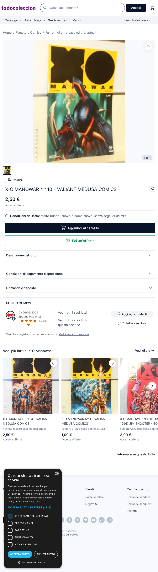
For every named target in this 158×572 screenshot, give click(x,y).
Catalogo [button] (12, 20)
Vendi (77, 20)
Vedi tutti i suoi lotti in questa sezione (74, 322)
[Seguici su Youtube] (94, 520)
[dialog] (33, 518)
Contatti (132, 510)
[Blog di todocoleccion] (110, 520)
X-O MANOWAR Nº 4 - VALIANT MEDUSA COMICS (26, 421)
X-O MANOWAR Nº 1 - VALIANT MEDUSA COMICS (84, 421)
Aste (27, 20)
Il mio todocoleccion (138, 20)
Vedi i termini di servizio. (74, 334)
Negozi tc (91, 504)
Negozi (39, 20)
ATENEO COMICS (18, 303)
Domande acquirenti (139, 504)
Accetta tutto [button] (20, 554)
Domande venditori (138, 497)
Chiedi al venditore (134, 323)
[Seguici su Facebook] (69, 520)
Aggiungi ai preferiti (134, 314)
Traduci (17, 180)
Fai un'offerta (83, 241)
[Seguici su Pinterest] (85, 520)
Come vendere (94, 497)
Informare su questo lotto (136, 454)
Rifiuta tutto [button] (46, 554)
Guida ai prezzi (59, 20)
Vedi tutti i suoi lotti (72, 312)
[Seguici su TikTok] (102, 520)
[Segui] (148, 46)
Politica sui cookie (67, 534)
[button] (79, 255)
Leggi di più (35, 501)
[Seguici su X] (77, 520)
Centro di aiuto (138, 489)
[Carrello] (152, 7)
